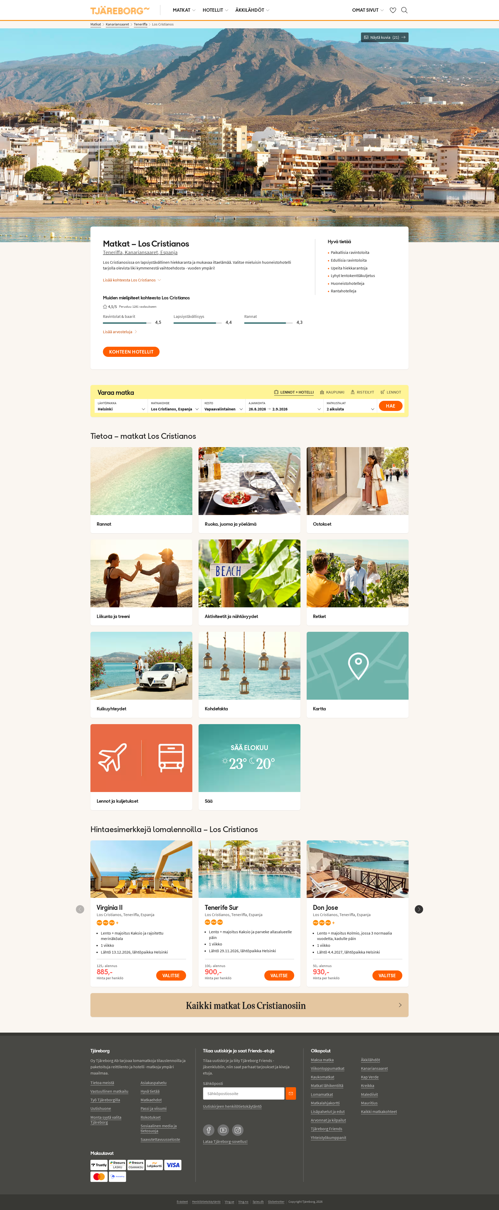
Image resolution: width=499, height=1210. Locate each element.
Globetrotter (276, 1201)
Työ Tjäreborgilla (105, 1099)
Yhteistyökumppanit (328, 1137)
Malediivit (369, 1094)
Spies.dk (258, 1201)
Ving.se (229, 1201)
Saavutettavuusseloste (160, 1139)
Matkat (181, 10)
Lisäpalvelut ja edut (328, 1111)
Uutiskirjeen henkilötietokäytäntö (232, 1106)
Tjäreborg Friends (326, 1128)
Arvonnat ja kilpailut (328, 1120)
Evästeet (182, 1201)
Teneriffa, (114, 252)
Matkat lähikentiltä (327, 1085)
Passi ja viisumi (154, 1108)
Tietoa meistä (102, 1082)
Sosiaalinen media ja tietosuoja (159, 1128)
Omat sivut (365, 10)
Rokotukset (151, 1117)
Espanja (169, 252)
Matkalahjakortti (325, 1102)
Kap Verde (370, 1076)
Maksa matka (322, 1059)
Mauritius (369, 1102)
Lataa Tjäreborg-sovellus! (225, 1141)
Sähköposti (213, 1083)
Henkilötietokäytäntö (206, 1201)
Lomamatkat (322, 1094)
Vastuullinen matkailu (109, 1091)
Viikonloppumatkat (327, 1068)
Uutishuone (100, 1108)
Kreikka (367, 1085)
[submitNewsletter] (291, 1093)
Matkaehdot (151, 1099)
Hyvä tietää (150, 1091)
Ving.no (243, 1201)
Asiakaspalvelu (154, 1082)
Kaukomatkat (322, 1076)
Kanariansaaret (374, 1068)
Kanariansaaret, (142, 252)
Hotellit (213, 10)
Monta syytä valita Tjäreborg (105, 1120)
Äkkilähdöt (249, 10)
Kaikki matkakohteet (379, 1111)
